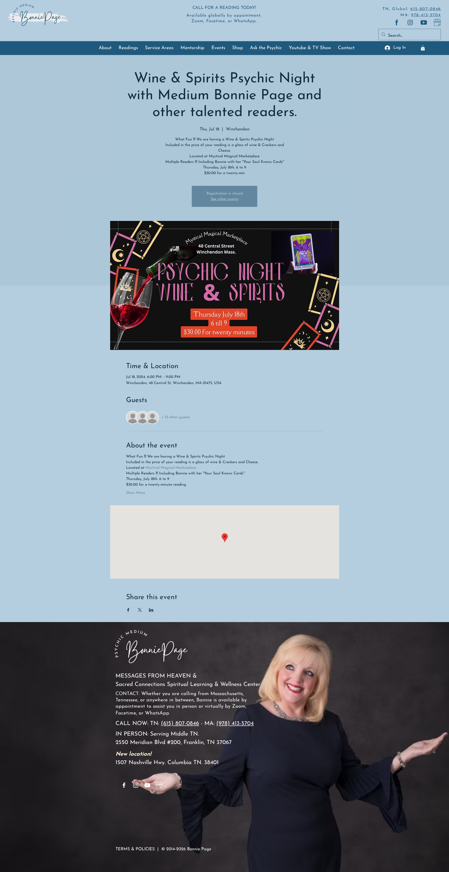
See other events (225, 199)
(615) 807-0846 (180, 723)
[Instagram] (135, 785)
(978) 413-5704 (235, 723)
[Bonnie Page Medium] (437, 22)
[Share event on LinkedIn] (151, 610)
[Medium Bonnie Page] (396, 22)
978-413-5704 (426, 15)
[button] (423, 48)
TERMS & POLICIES (135, 849)
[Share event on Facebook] (128, 610)
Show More (135, 493)
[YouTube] (147, 785)
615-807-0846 (425, 9)
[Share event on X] (140, 610)
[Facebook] (123, 785)
